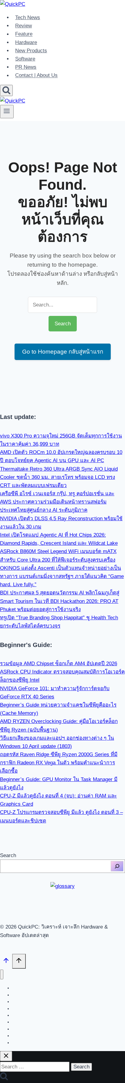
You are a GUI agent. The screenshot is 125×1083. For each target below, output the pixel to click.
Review (23, 26)
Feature (23, 34)
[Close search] (6, 1056)
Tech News (27, 17)
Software (25, 59)
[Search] (117, 866)
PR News (25, 67)
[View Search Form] (6, 90)
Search (8, 855)
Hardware (26, 42)
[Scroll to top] (6, 962)
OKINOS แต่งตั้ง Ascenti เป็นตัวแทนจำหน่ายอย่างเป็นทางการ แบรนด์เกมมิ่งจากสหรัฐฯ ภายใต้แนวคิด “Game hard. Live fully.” (62, 576)
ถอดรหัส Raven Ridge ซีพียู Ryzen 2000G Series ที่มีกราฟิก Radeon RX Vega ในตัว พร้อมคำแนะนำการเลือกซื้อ (58, 763)
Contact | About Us (36, 75)
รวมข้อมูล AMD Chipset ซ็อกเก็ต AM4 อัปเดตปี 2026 (58, 663)
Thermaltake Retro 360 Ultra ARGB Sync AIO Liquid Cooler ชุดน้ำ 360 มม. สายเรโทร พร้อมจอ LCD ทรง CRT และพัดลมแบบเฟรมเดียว (59, 477)
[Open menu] (7, 111)
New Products (31, 51)
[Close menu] (1, 975)
